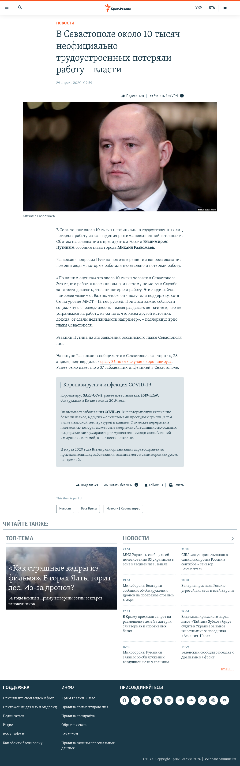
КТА (212, 8)
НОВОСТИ (136, 539)
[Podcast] (213, 700)
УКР (198, 8)
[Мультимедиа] (225, 8)
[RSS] (202, 700)
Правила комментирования (84, 707)
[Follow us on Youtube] (146, 700)
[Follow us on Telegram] (180, 700)
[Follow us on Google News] (169, 700)
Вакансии (69, 734)
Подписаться (13, 716)
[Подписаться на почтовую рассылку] (224, 700)
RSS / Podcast (13, 734)
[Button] (132, 96)
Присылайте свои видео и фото (28, 698)
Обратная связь (74, 725)
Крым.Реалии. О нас (78, 698)
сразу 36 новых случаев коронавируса (136, 362)
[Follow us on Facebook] (124, 700)
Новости (65, 23)
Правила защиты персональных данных (88, 745)
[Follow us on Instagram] (157, 700)
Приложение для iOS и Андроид (30, 707)
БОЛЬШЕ (227, 669)
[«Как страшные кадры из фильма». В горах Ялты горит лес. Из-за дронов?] (61, 578)
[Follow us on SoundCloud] (191, 700)
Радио (8, 725)
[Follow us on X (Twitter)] (135, 700)
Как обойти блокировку (22, 743)
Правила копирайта (78, 716)
